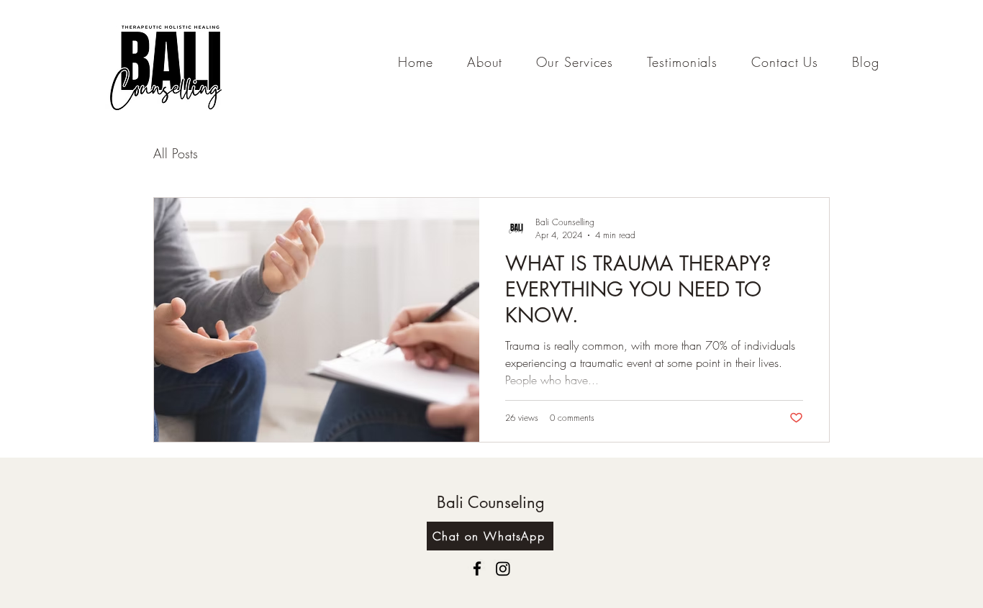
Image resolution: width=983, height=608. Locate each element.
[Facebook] (477, 568)
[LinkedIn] (503, 568)
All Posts (175, 153)
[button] (575, 62)
